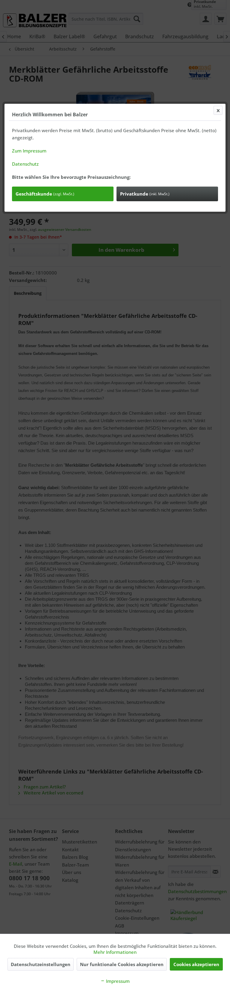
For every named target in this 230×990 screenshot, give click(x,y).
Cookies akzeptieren (196, 964)
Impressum (117, 981)
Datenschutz (25, 164)
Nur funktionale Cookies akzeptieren (122, 964)
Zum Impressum (29, 151)
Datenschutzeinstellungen (40, 964)
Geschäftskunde (45, 194)
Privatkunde (145, 194)
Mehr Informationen (115, 952)
